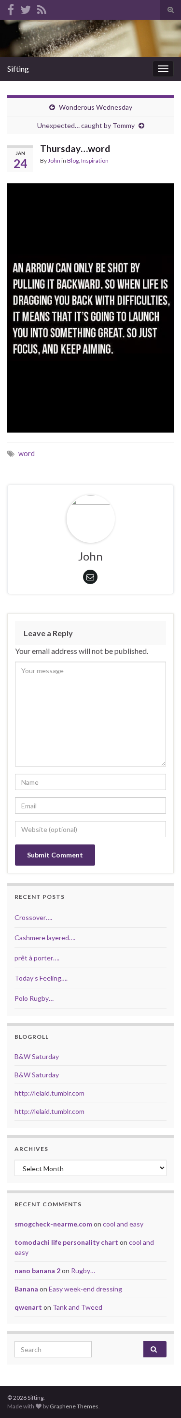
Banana (26, 1289)
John (54, 160)
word (26, 453)
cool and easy (123, 1224)
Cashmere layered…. (44, 937)
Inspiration (95, 160)
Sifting (18, 68)
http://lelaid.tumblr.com (49, 1093)
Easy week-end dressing (85, 1289)
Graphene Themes (74, 1406)
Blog (73, 160)
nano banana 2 (37, 1270)
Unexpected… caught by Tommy (86, 125)
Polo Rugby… (34, 998)
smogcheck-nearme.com (53, 1224)
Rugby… (83, 1270)
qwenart (28, 1307)
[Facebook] (10, 8)
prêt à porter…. (36, 958)
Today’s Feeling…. (41, 978)
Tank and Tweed (77, 1307)
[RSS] (41, 8)
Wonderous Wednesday (95, 107)
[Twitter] (25, 8)
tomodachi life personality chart (66, 1242)
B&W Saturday (36, 1056)
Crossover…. (33, 917)
